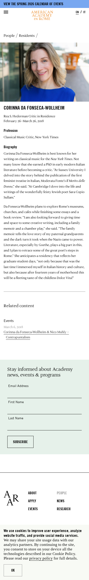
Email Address (18, 386)
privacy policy (41, 558)
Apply (32, 501)
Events (33, 509)
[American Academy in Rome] (16, 498)
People (9, 35)
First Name (16, 402)
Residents (27, 35)
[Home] (42, 15)
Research (64, 509)
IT (84, 12)
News (60, 501)
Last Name (15, 418)
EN (77, 12)
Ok (13, 570)
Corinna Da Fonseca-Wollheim (25, 153)
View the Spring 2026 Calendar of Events (33, 4)
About (32, 493)
